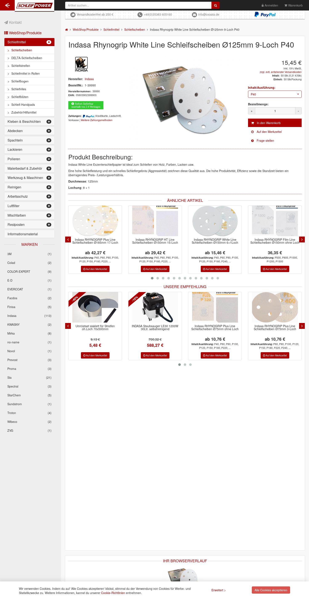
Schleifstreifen (20, 66)
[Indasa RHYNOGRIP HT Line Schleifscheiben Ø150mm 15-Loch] (155, 221)
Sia (29, 377)
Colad (29, 263)
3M (29, 254)
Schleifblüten (19, 97)
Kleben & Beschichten (24, 121)
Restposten (16, 224)
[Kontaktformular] (275, 140)
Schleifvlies (18, 89)
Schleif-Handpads (23, 104)
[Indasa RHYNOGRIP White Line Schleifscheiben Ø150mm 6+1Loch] (215, 221)
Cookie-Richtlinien (113, 593)
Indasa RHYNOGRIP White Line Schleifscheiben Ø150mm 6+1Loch (215, 241)
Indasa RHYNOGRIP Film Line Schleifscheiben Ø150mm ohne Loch (274, 241)
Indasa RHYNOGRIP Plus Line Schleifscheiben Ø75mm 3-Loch (273, 327)
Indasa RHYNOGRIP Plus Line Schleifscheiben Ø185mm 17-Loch (95, 241)
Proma (29, 368)
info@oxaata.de (208, 14)
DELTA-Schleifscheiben (26, 58)
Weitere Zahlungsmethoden (96, 120)
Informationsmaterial (23, 234)
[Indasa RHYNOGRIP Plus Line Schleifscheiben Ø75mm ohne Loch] (213, 307)
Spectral (29, 386)
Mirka (29, 333)
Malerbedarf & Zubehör (25, 168)
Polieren (14, 158)
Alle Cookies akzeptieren (271, 590)
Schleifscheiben (21, 50)
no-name (29, 342)
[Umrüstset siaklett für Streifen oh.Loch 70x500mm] (93, 307)
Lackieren (15, 149)
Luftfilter (13, 205)
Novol (29, 351)
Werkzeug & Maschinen (25, 177)
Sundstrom (29, 404)
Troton (29, 413)
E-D (29, 280)
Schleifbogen (20, 81)
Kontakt (15, 22)
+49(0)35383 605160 (158, 14)
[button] (275, 94)
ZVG (29, 430)
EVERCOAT (29, 289)
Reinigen (14, 187)
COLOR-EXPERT (29, 271)
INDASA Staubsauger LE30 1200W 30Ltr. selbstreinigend (153, 327)
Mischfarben (17, 215)
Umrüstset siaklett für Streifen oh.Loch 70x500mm (93, 327)
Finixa (29, 307)
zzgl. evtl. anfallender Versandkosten (281, 72)
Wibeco (29, 421)
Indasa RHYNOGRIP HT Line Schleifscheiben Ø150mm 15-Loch (155, 241)
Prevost (29, 360)
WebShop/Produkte (25, 32)
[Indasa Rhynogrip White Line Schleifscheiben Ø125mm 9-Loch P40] (185, 98)
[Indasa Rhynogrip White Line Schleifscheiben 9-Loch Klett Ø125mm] (185, 581)
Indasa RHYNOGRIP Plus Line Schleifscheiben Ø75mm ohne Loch (213, 327)
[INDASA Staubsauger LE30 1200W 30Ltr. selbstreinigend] (153, 307)
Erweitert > (218, 590)
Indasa (29, 316)
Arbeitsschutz (18, 196)
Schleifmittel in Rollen (25, 73)
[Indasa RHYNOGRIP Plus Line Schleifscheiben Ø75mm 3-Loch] (273, 307)
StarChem (29, 395)
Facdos (29, 298)
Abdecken (15, 130)
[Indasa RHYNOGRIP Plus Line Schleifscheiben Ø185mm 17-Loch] (95, 221)
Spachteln (15, 140)
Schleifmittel (17, 42)
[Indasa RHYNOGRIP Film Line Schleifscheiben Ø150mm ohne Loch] (275, 221)
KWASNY (29, 324)
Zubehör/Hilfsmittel (23, 112)
